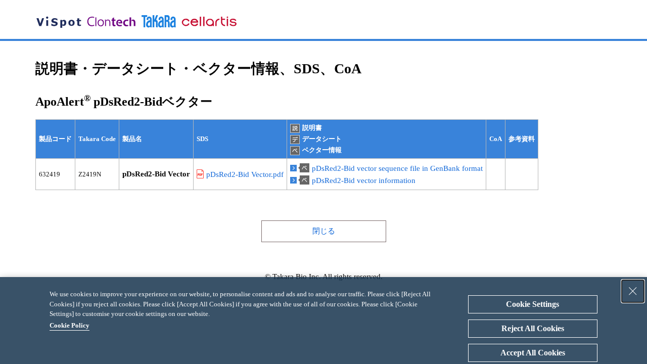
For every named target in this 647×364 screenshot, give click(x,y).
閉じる (323, 231)
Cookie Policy (69, 325)
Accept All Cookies (532, 352)
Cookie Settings (532, 304)
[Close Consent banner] (633, 291)
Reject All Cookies (532, 328)
